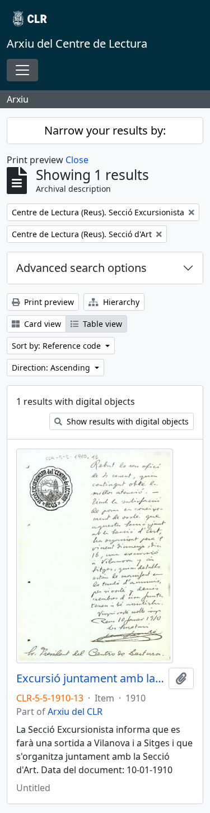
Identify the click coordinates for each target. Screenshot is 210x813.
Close (77, 160)
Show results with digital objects (126, 421)
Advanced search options (81, 267)
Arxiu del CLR (75, 711)
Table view (101, 323)
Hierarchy (120, 302)
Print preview (48, 302)
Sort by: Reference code (57, 345)
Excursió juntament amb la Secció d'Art (90, 678)
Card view (41, 323)
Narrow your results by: (105, 130)
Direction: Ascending (52, 367)
